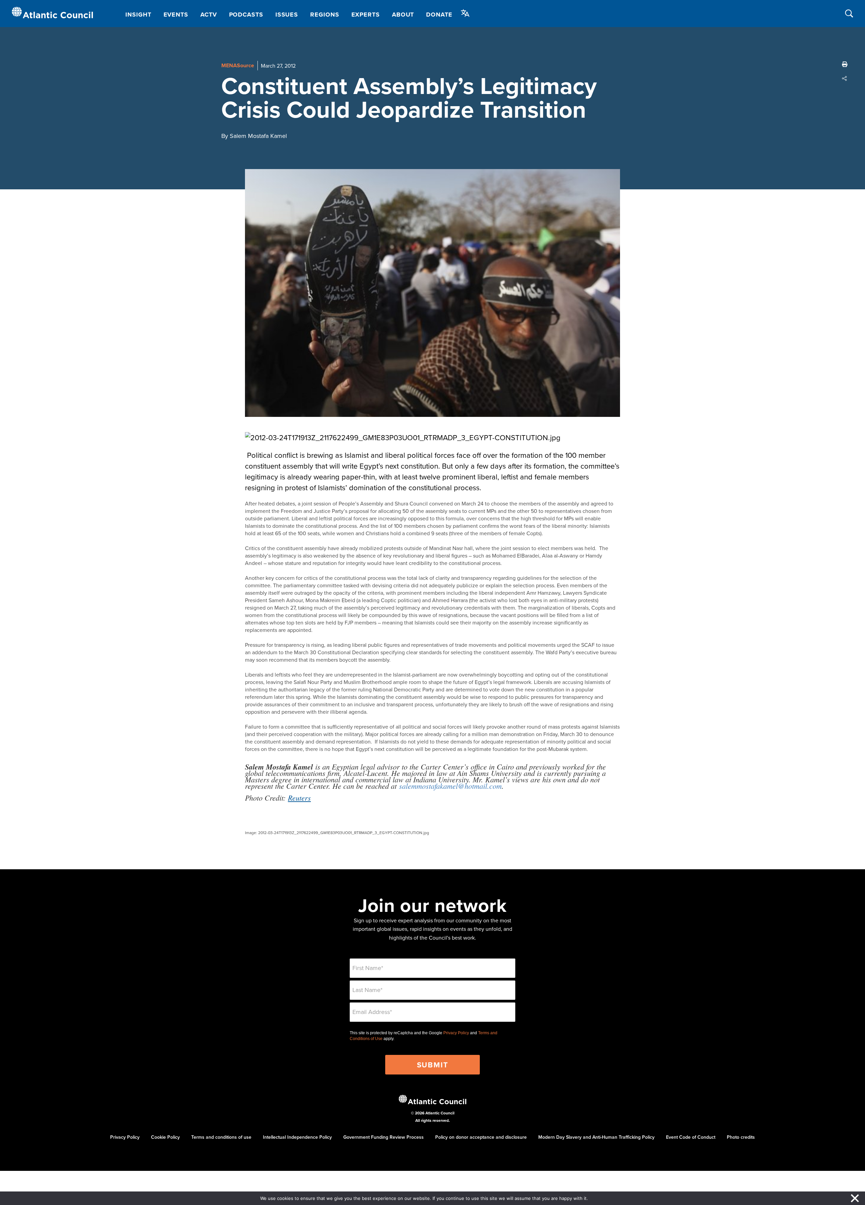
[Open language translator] (465, 13)
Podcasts (246, 14)
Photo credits (741, 1137)
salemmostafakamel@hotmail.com (450, 786)
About (403, 14)
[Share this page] (845, 78)
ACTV (208, 14)
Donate (439, 14)
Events (176, 14)
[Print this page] (845, 64)
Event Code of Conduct (690, 1137)
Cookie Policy (165, 1137)
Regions (324, 14)
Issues (286, 14)
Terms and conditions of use (221, 1137)
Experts (365, 14)
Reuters (299, 798)
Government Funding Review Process (383, 1137)
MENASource (237, 65)
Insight (138, 14)
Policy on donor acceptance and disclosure (481, 1137)
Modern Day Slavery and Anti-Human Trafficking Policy (596, 1137)
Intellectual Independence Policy (297, 1137)
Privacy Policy (456, 1033)
